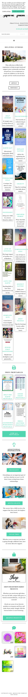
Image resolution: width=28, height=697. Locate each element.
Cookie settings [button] (6, 11)
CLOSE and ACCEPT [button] (18, 11)
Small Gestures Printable (20, 423)
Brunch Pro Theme (19, 693)
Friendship (8, 212)
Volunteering (21, 116)
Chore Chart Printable (20, 395)
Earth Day (7, 148)
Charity (20, 184)
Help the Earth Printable (7, 396)
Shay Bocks (14, 694)
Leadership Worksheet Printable (8, 424)
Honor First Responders (8, 349)
